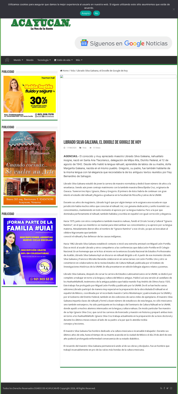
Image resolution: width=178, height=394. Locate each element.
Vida (73, 70)
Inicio (7, 59)
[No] (173, 9)
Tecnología (42, 60)
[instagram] (171, 388)
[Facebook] (164, 388)
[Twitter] (167, 388)
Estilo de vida (63, 60)
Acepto (86, 13)
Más (78, 60)
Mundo (17, 60)
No (96, 13)
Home (65, 70)
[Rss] (161, 388)
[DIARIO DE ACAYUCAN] (37, 20)
